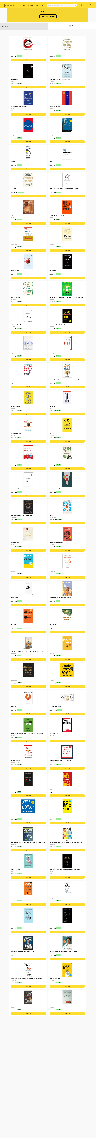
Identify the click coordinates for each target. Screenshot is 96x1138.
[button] (82, 5)
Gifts (42, 5)
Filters (73, 25)
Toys (37, 5)
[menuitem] (24, 5)
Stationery (30, 5)
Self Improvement (48, 16)
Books (24, 5)
